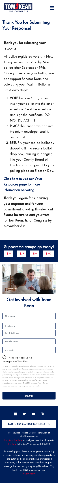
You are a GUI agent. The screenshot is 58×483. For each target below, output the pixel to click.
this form (12, 443)
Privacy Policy (29, 473)
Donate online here (13, 440)
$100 (48, 253)
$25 (22, 253)
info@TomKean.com (29, 436)
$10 (9, 253)
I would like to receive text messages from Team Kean (17, 359)
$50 (35, 253)
